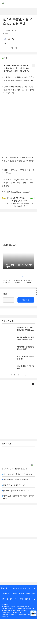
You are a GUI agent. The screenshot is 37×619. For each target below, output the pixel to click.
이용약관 (6, 594)
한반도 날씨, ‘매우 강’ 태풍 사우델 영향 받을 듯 (18, 474)
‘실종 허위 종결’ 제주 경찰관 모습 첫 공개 (14, 469)
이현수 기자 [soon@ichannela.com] (16, 192)
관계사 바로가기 (25, 599)
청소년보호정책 (30, 594)
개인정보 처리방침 (18, 594)
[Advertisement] (18, 560)
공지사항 (4, 588)
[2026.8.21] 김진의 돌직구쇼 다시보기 (16, 491)
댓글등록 (25, 300)
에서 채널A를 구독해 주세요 (13, 198)
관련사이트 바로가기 (8, 599)
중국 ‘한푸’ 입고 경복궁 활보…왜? (14, 485)
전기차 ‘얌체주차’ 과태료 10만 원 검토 (15, 480)
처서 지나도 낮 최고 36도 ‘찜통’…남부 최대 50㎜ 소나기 (26, 330)
